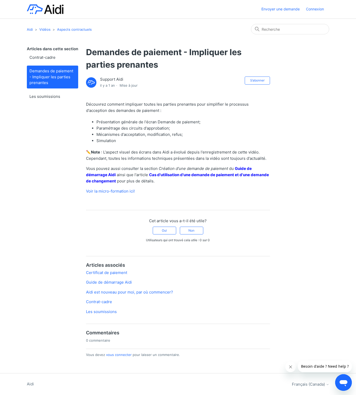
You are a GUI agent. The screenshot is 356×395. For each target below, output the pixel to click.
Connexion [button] (315, 9)
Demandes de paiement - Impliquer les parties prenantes (51, 76)
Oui (164, 230)
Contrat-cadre (42, 57)
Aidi (30, 29)
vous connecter (119, 355)
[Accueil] (45, 9)
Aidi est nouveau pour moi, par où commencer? (129, 292)
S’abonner (257, 80)
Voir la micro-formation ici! (110, 191)
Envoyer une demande (280, 9)
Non (191, 230)
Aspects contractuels (74, 29)
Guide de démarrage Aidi (109, 282)
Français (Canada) (309, 384)
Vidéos (45, 29)
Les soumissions (44, 96)
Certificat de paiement (106, 272)
